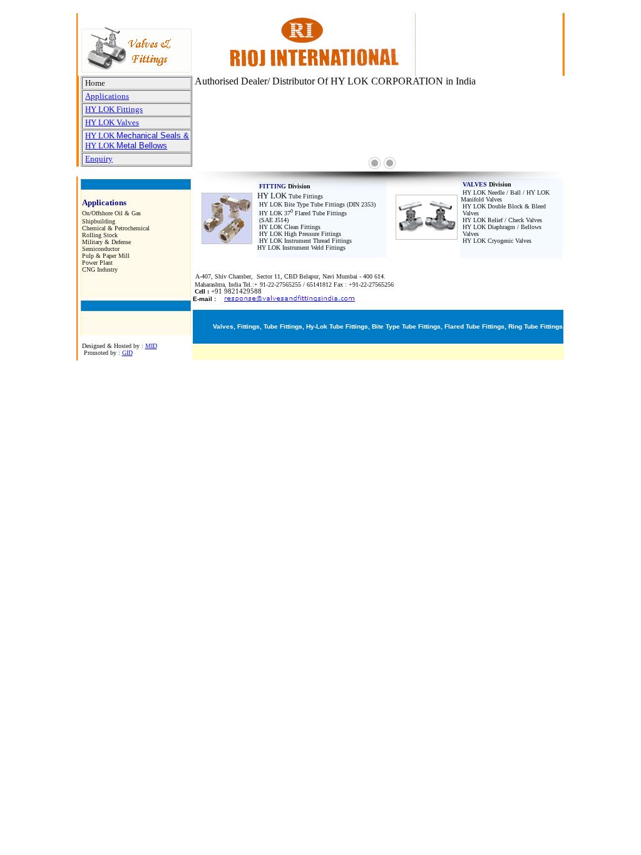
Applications (107, 96)
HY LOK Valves (112, 122)
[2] (389, 163)
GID (127, 352)
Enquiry (99, 158)
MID (151, 345)
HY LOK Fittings (114, 109)
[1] (374, 163)
